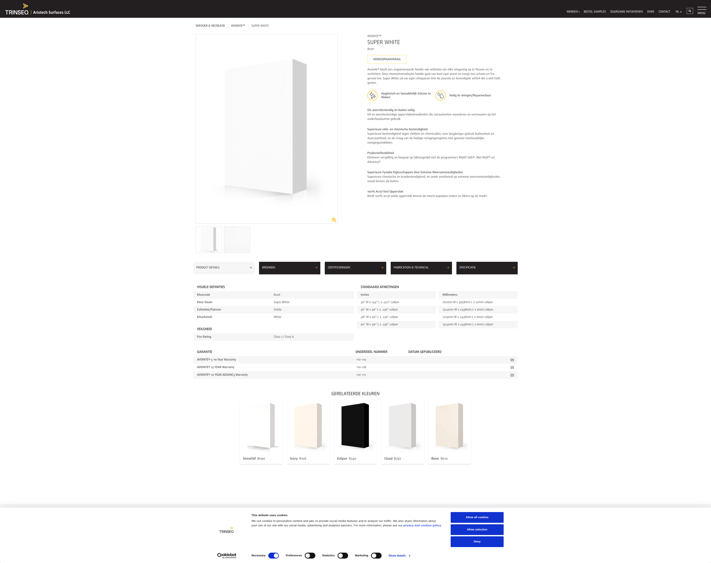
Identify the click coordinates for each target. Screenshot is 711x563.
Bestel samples (595, 11)
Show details (397, 555)
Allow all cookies (477, 517)
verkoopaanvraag (386, 59)
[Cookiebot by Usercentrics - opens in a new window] (227, 556)
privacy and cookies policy (422, 525)
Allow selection (477, 529)
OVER (650, 11)
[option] (267, 128)
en (512, 359)
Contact (664, 11)
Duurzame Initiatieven (626, 11)
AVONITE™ (238, 25)
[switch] (310, 556)
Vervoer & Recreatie (210, 25)
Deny (477, 541)
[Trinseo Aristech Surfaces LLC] (35, 8)
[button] (690, 11)
